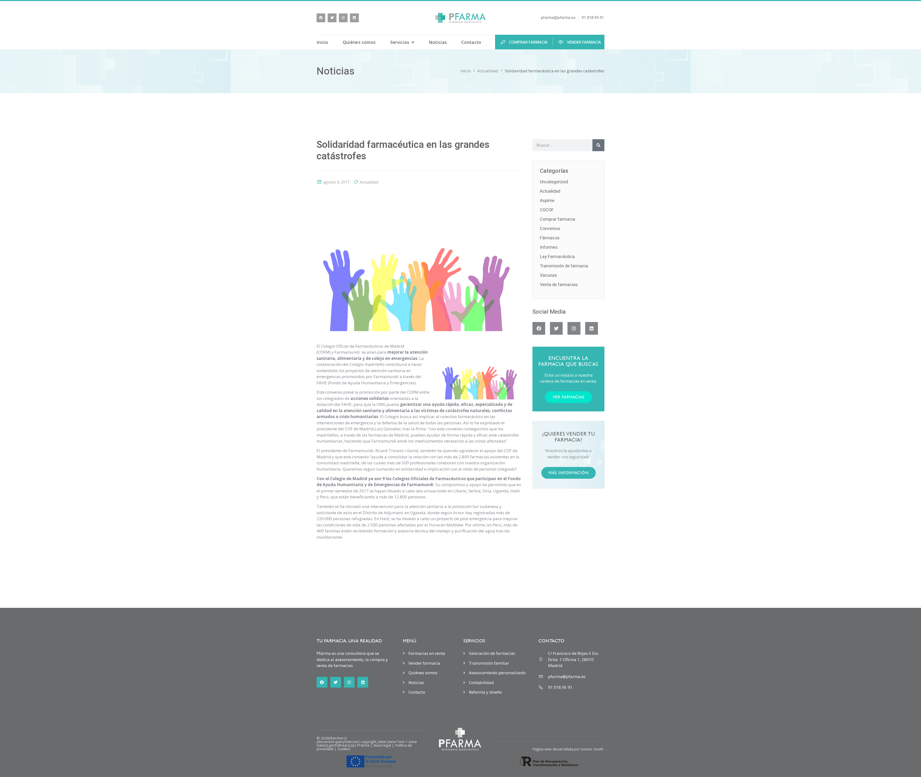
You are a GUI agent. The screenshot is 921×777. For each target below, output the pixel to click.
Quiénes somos (359, 42)
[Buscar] (598, 145)
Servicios (399, 42)
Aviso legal (382, 745)
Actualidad (487, 71)
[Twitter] (332, 17)
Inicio (322, 42)
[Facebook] (321, 17)
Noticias (438, 42)
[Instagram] (343, 17)
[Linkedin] (354, 17)
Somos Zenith (592, 749)
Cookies (343, 748)
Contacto (471, 42)
